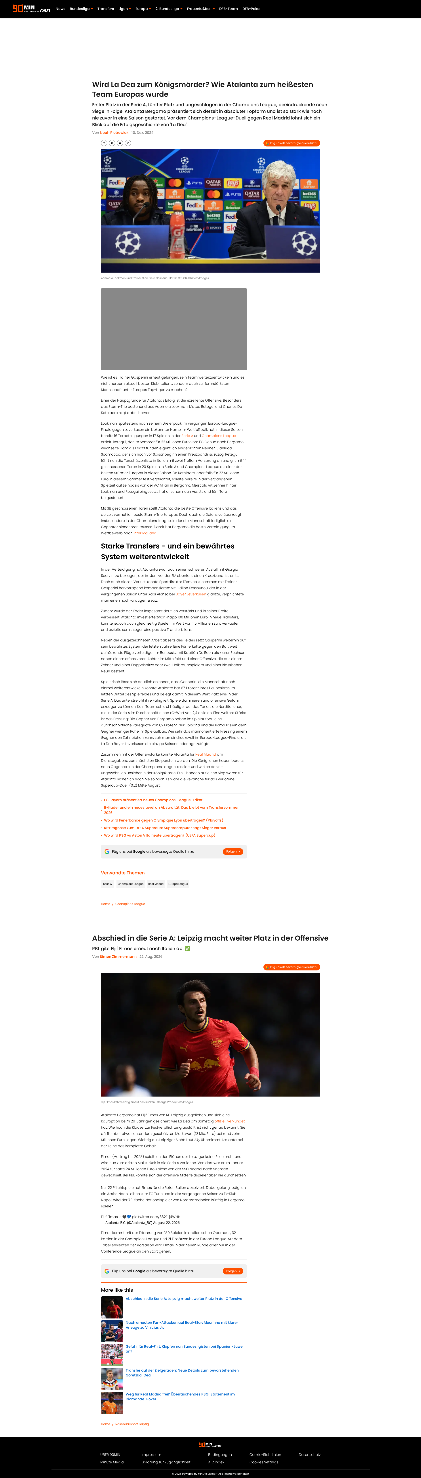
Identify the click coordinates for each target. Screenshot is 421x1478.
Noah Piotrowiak (114, 132)
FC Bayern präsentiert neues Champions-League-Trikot (153, 800)
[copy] (128, 143)
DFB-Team (228, 8)
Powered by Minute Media (198, 1474)
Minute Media (112, 1462)
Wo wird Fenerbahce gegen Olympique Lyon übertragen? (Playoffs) (163, 820)
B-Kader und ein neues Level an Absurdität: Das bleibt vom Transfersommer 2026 (171, 810)
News (60, 8)
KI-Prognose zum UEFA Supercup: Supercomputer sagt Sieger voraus (165, 827)
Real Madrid (205, 754)
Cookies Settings (264, 1462)
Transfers (105, 8)
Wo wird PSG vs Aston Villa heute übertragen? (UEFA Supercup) (159, 835)
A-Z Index (216, 1462)
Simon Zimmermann (118, 956)
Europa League (178, 884)
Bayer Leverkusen (191, 594)
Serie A (187, 435)
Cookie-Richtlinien (265, 1454)
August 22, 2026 (166, 1222)
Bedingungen (220, 1454)
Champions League (219, 435)
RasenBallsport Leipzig (132, 1424)
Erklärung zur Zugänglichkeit (165, 1462)
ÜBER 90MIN (110, 1454)
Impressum (151, 1454)
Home (105, 904)
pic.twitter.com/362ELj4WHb (156, 1216)
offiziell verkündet (230, 1121)
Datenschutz (310, 1454)
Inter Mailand (144, 533)
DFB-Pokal (251, 8)
